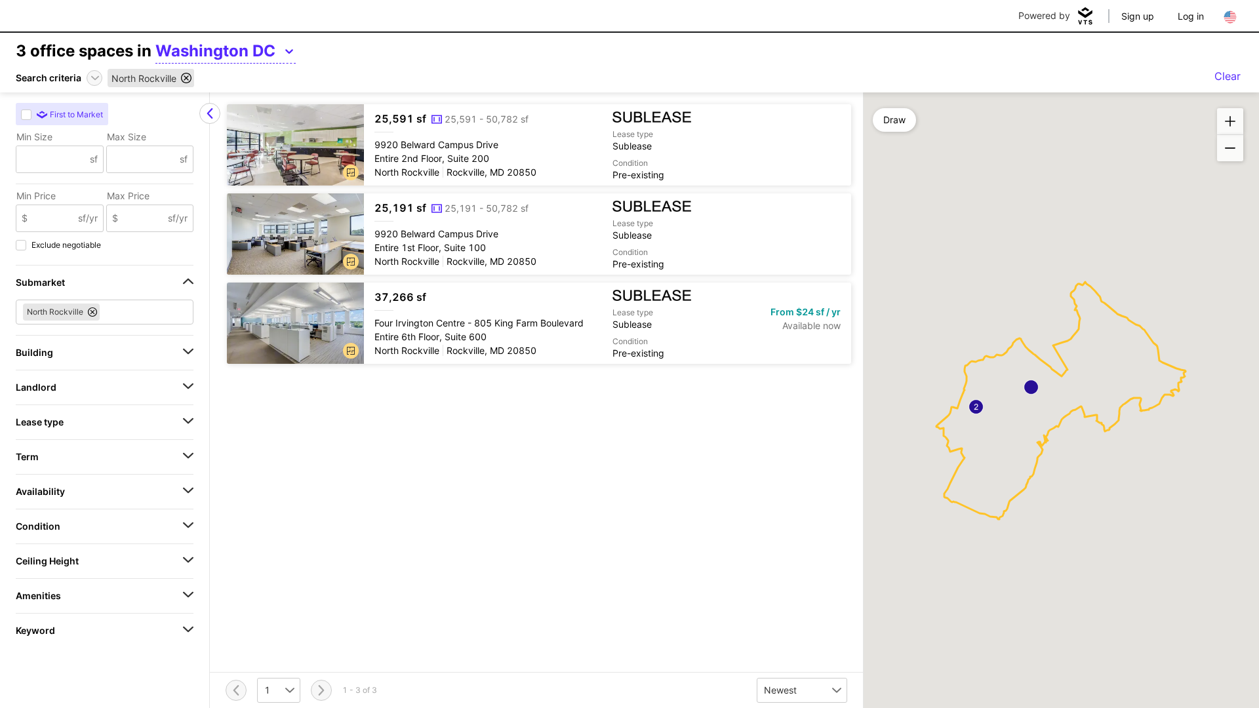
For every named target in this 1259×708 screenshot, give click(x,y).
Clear (1227, 76)
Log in (1191, 16)
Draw (894, 119)
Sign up (1137, 16)
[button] (351, 172)
